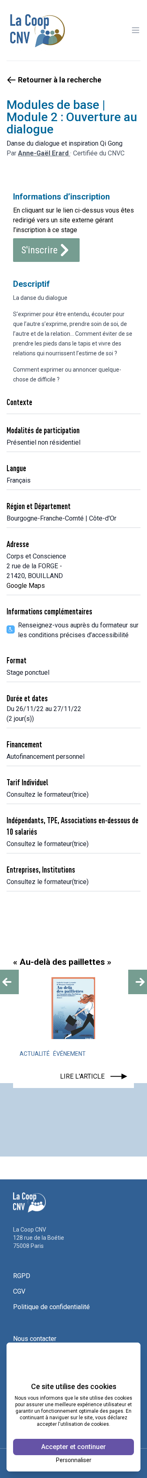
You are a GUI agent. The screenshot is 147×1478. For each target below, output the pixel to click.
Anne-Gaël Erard (44, 153)
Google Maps (26, 585)
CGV (19, 1291)
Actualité (35, 1053)
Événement (69, 1053)
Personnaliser (73, 1460)
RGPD (21, 1276)
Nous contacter (34, 1339)
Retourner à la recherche (59, 79)
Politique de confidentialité (51, 1307)
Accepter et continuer (73, 1447)
